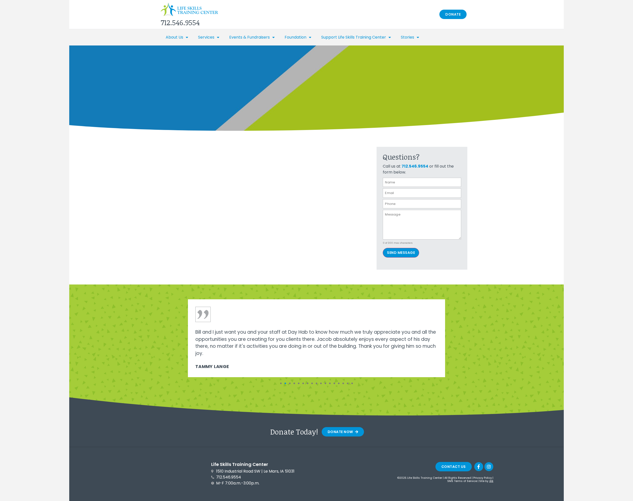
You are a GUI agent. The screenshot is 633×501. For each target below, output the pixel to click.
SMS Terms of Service (462, 481)
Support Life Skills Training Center (353, 37)
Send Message (401, 252)
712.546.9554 (415, 166)
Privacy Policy (482, 478)
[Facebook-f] (478, 466)
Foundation (295, 37)
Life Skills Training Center (239, 464)
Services (206, 37)
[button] (281, 383)
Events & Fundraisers (249, 37)
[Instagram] (488, 466)
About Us (174, 37)
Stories (407, 37)
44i (491, 481)
